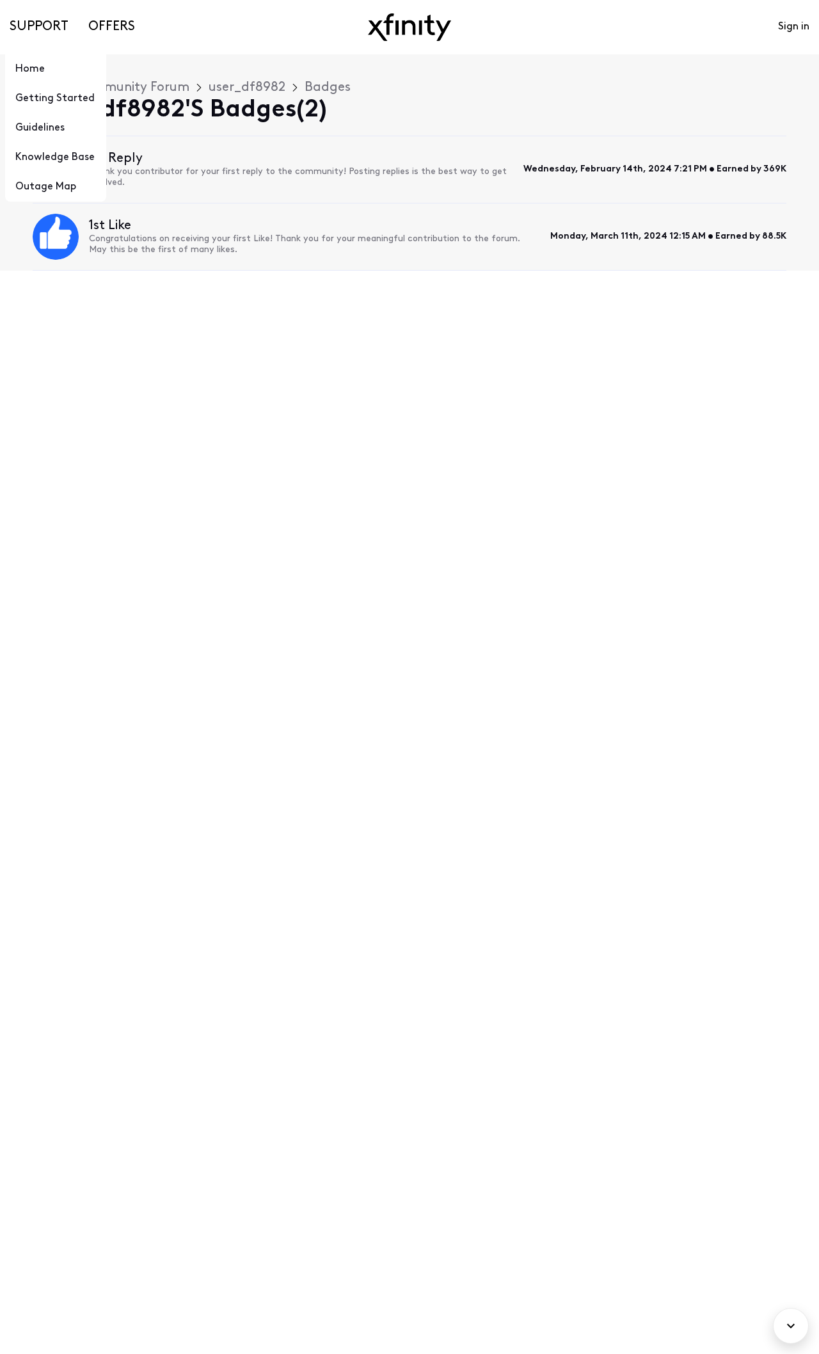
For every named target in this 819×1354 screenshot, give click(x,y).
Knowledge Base (55, 157)
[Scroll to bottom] (791, 1326)
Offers (111, 26)
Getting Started (55, 98)
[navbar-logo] (409, 27)
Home (30, 69)
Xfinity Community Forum (111, 87)
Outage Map (45, 187)
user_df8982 (247, 87)
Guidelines (40, 128)
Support (39, 26)
